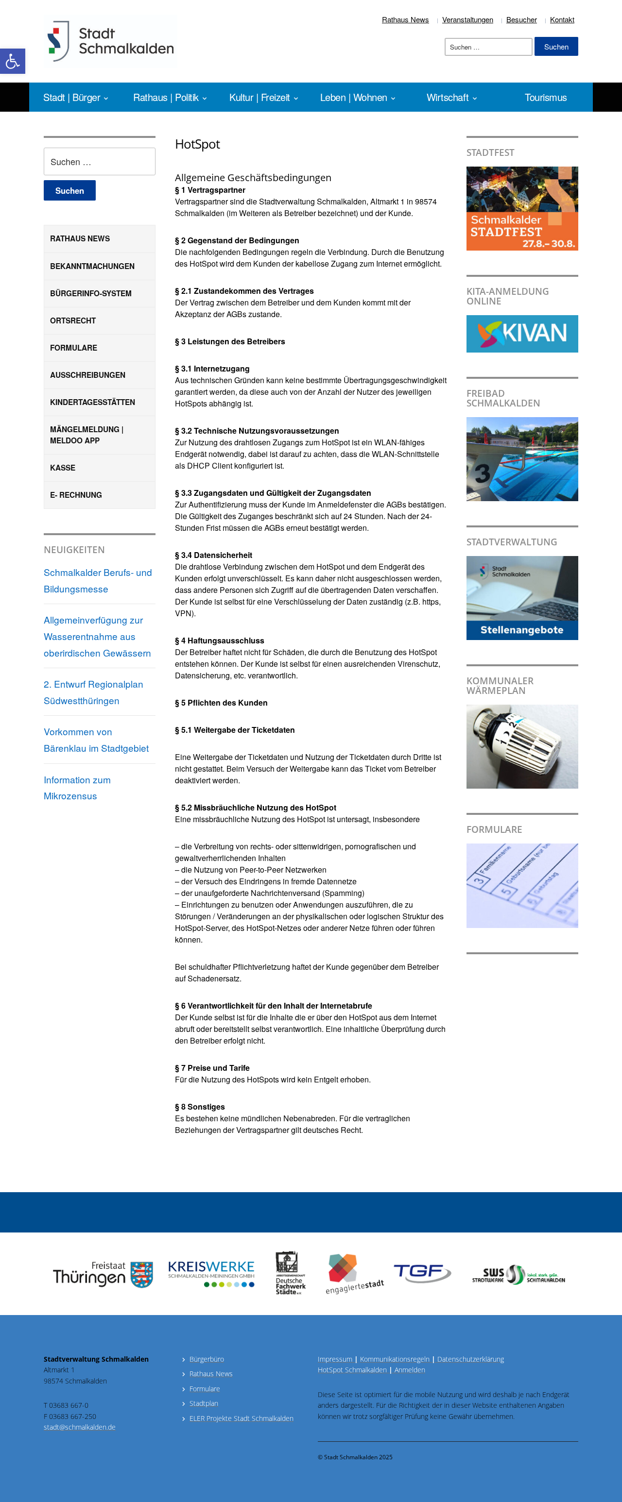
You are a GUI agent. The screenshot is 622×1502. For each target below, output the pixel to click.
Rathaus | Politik (166, 97)
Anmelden (410, 1369)
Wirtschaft (448, 97)
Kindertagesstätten (92, 402)
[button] (12, 61)
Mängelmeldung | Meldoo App (86, 435)
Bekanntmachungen (92, 266)
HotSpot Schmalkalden (352, 1369)
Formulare (73, 347)
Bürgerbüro (207, 1359)
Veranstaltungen (467, 19)
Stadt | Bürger (71, 97)
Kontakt (562, 19)
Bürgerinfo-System (91, 293)
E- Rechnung (76, 494)
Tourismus (546, 97)
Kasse (62, 467)
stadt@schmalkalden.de (80, 1427)
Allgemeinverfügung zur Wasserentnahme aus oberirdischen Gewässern (97, 635)
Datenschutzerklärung (469, 1359)
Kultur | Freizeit (259, 97)
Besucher (521, 19)
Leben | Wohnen (353, 97)
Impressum (338, 1359)
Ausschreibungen (87, 375)
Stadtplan (204, 1403)
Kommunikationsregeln (397, 1359)
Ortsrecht (73, 320)
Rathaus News (405, 19)
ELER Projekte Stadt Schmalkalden (242, 1418)
